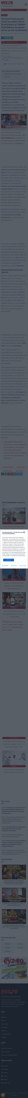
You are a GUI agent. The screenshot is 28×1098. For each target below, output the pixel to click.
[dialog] (14, 549)
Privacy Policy (22, 565)
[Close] (24, 532)
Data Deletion (5, 565)
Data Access (14, 565)
